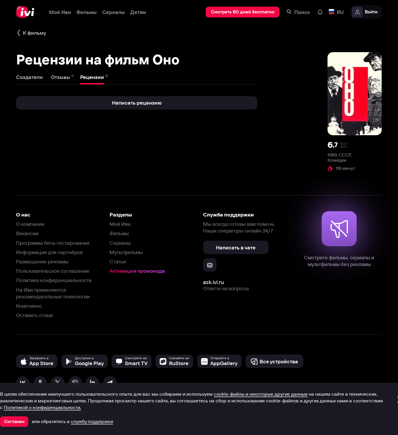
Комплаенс (29, 306)
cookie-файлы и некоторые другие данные (261, 394)
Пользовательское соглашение (52, 271)
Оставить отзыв (34, 315)
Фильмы (119, 233)
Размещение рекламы (42, 261)
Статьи (118, 261)
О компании (30, 224)
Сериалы (120, 243)
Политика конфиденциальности (53, 280)
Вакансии (27, 233)
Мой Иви (120, 224)
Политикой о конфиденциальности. (42, 407)
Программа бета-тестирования (52, 243)
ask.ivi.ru (213, 282)
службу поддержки (92, 421)
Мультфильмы (126, 252)
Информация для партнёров (49, 252)
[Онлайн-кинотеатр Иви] (27, 12)
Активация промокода (137, 271)
